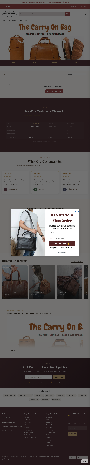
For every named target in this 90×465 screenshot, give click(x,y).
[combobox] (52, 238)
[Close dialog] (77, 211)
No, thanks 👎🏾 (62, 252)
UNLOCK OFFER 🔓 (62, 243)
